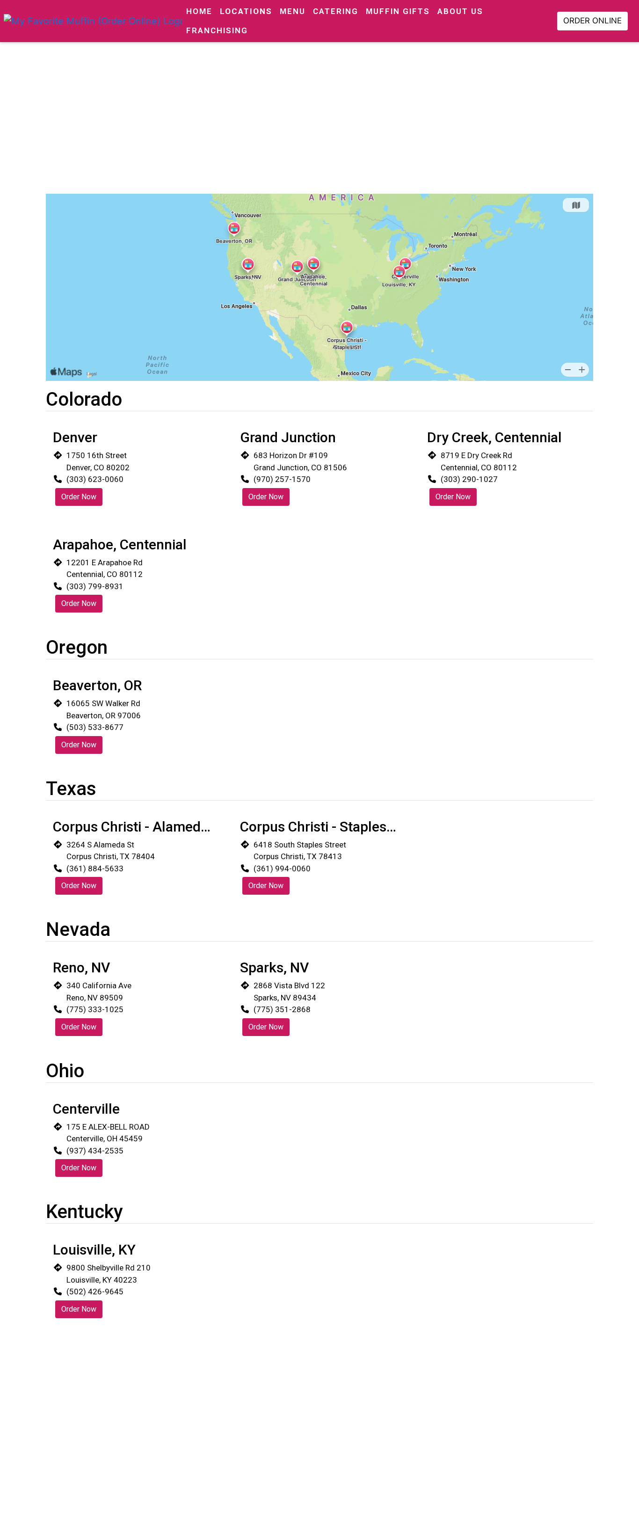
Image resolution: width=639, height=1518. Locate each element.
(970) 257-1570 (282, 479)
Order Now (78, 496)
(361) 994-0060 (282, 868)
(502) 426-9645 (94, 1291)
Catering (335, 11)
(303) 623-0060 (94, 479)
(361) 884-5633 (94, 868)
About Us (460, 11)
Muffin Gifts (398, 11)
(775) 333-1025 (94, 1009)
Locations (246, 11)
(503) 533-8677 (94, 727)
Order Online (592, 20)
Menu (292, 11)
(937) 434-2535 (94, 1150)
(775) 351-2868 (282, 1009)
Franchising (217, 30)
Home (199, 11)
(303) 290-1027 (469, 479)
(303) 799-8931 (94, 586)
